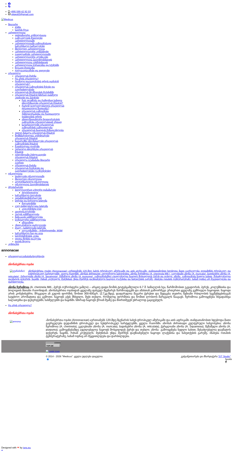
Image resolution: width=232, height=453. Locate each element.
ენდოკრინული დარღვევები (30, 225)
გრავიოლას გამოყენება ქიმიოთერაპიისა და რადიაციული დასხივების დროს (41, 114)
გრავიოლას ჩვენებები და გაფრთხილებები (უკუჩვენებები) (33, 169)
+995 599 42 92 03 (20, 11)
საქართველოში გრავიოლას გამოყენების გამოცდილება (38, 126)
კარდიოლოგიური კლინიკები (31, 57)
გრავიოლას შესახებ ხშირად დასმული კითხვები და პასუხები (36, 96)
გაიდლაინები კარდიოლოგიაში (33, 54)
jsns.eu (27, 447)
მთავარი (13, 24)
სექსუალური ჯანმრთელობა (30, 219)
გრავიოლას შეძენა (25, 76)
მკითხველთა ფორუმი (27, 146)
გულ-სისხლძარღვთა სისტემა (31, 206)
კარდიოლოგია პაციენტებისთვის (33, 59)
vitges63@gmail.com (22, 14)
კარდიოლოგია (16, 32)
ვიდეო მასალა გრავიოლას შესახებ (35, 133)
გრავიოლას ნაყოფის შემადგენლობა (43, 130)
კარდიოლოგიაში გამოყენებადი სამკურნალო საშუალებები (33, 44)
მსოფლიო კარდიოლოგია (30, 48)
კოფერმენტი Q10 (31, 209)
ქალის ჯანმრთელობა (27, 214)
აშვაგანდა (27, 222)
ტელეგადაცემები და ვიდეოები (32, 70)
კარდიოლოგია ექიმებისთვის (31, 62)
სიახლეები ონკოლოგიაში (29, 176)
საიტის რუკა (22, 29)
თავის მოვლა (22, 241)
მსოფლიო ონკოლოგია (28, 179)
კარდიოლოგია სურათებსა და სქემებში (37, 65)
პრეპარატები (15, 187)
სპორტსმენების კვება (27, 236)
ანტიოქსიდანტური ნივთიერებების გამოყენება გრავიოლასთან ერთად (42, 120)
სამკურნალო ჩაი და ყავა (29, 233)
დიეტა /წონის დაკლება (28, 238)
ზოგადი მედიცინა (25, 67)
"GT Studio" (224, 356)
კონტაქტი (13, 244)
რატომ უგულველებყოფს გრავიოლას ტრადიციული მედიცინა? (43, 107)
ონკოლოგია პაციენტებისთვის (32, 184)
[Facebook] (9, 3)
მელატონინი (29, 203)
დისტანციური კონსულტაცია (30, 35)
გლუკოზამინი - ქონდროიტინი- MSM (42, 230)
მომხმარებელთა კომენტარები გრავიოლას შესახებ (32, 137)
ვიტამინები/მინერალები (28, 198)
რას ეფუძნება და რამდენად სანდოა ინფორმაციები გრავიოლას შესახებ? (42, 101)
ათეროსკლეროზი (25, 211)
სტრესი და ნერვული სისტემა (31, 200)
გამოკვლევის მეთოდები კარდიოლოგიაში (28, 39)
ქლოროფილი (30, 192)
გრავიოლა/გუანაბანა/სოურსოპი (26, 256)
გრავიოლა (14, 73)
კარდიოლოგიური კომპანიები (32, 51)
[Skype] (9, 6)
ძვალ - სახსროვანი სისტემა (30, 227)
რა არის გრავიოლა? (27, 78)
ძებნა (18, 27)
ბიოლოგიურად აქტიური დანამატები (35, 190)
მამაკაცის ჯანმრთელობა (29, 217)
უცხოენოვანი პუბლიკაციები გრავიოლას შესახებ (30, 156)
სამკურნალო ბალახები (28, 195)
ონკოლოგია (15, 173)
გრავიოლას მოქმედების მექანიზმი (34, 92)
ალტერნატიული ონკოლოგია (31, 181)
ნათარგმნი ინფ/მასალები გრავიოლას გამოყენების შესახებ (36, 142)
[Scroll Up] (2, 450)
